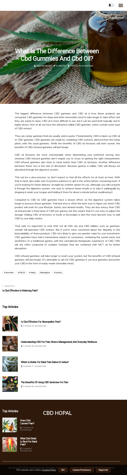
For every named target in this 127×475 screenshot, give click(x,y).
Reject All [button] (103, 470)
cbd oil (22, 273)
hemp (33, 273)
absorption (45, 273)
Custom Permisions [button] (82, 470)
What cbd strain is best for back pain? (28, 441)
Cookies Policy (49, 470)
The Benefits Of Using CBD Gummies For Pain (44, 382)
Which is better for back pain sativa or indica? (45, 362)
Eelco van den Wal (44, 66)
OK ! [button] (63, 470)
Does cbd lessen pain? (27, 422)
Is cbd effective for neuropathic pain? (41, 321)
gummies (10, 273)
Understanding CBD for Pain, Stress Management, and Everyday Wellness (59, 341)
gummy (58, 273)
